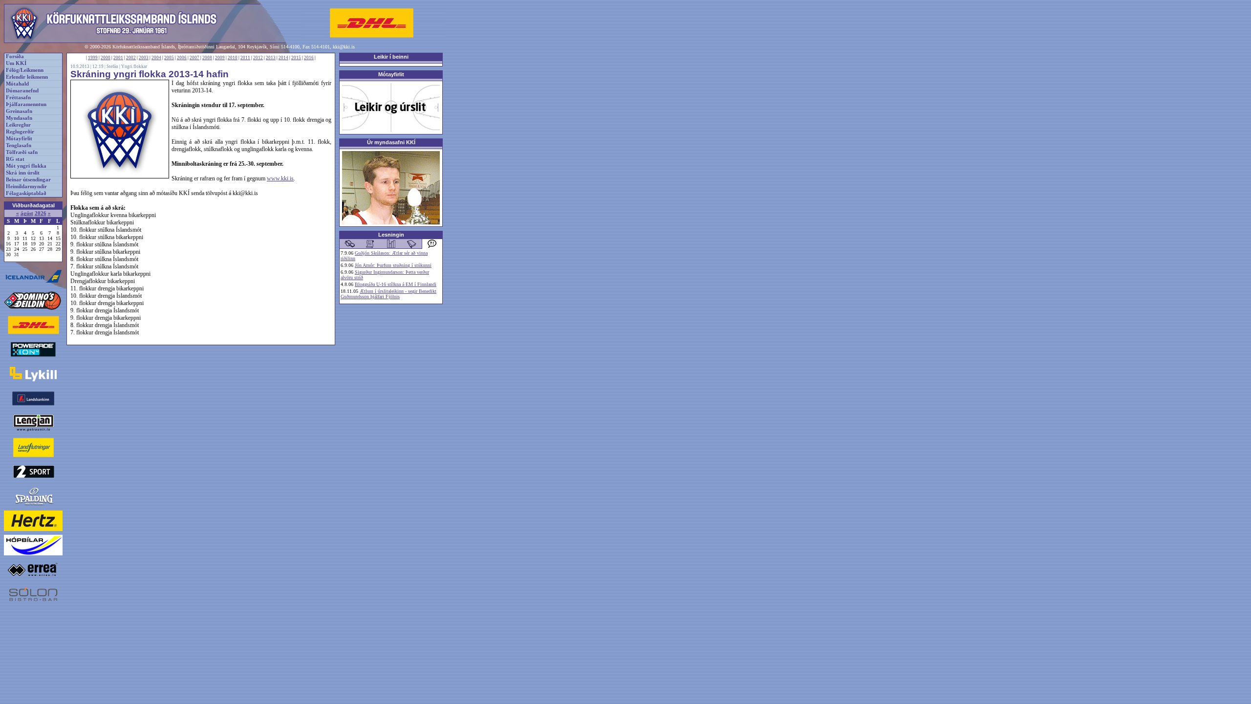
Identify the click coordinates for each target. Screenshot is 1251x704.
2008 (207, 57)
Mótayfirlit (19, 138)
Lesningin (391, 235)
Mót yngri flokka (26, 166)
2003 (144, 57)
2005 (169, 57)
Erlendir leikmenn (27, 77)
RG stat (15, 159)
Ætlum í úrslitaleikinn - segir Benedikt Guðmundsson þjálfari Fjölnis (388, 293)
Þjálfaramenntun (26, 104)
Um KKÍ (16, 63)
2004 (156, 57)
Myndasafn (19, 118)
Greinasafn (19, 111)
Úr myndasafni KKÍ (391, 142)
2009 (220, 57)
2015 (296, 57)
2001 (118, 57)
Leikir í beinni (391, 57)
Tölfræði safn (22, 152)
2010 (232, 57)
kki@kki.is (344, 46)
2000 (105, 57)
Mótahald (17, 84)
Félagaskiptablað (26, 193)
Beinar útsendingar (28, 179)
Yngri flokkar (134, 66)
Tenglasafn (18, 145)
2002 (131, 57)
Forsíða (15, 56)
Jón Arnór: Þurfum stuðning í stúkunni (393, 265)
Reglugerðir (20, 131)
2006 (182, 57)
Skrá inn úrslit (23, 173)
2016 (309, 57)
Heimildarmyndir (26, 186)
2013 (271, 57)
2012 (258, 57)
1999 (93, 57)
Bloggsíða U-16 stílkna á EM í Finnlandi (395, 284)
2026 (40, 213)
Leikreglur (18, 125)
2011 (245, 57)
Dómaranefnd (22, 90)
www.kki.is (280, 178)
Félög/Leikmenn (24, 70)
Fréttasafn (18, 97)
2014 (283, 57)
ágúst (27, 213)
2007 (194, 57)
